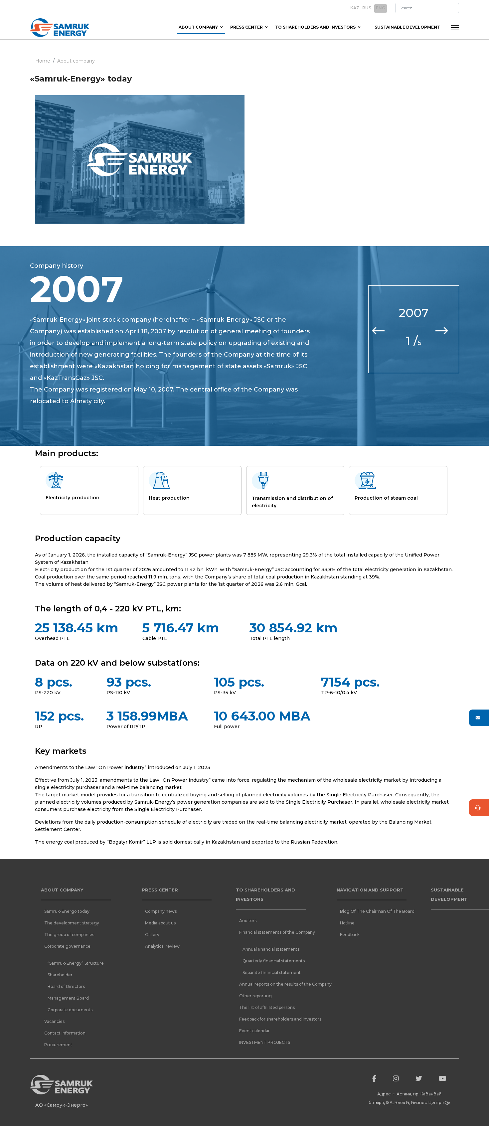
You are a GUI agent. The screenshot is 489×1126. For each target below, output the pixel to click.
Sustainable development (407, 27)
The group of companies (69, 934)
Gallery (152, 934)
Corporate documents (70, 1009)
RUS (366, 7)
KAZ (354, 7)
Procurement (58, 1044)
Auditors (247, 920)
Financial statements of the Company (274, 932)
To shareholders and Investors (315, 27)
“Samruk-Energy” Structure (76, 963)
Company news (161, 911)
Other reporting (255, 995)
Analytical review (162, 946)
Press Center (246, 27)
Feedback (350, 934)
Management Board (68, 998)
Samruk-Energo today (66, 911)
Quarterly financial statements (274, 960)
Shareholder (60, 974)
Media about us (160, 922)
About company (198, 27)
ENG (380, 7)
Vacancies (54, 1021)
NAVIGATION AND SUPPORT (370, 889)
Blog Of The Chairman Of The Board (375, 911)
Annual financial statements (271, 949)
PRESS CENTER (160, 889)
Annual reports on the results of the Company (274, 984)
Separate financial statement (272, 972)
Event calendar (254, 1030)
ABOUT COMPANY (62, 889)
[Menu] (455, 27)
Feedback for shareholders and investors (274, 1019)
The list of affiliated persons (267, 1007)
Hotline (347, 922)
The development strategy (71, 922)
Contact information (64, 1033)
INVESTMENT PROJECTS (264, 1042)
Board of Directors (66, 986)
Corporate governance (67, 946)
